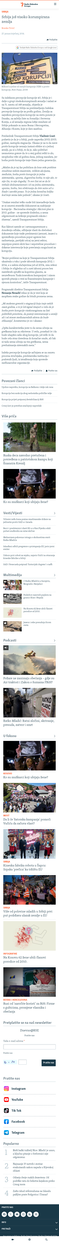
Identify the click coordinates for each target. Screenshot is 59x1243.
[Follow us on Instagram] (23, 1214)
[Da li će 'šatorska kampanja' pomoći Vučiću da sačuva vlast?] (29, 797)
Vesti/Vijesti (12, 513)
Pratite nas (48, 1063)
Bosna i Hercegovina (15, 1000)
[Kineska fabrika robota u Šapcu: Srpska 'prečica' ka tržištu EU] (29, 844)
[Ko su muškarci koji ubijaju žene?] (29, 484)
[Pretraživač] (46, 1239)
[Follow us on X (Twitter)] (10, 1214)
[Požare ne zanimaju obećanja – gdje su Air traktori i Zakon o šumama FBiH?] (29, 660)
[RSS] (29, 1214)
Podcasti (9, 640)
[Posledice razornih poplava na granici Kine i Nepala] (12, 599)
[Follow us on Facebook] (4, 1214)
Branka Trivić (8, 28)
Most (6, 816)
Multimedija (12, 575)
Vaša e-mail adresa (14, 1041)
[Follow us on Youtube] (17, 1214)
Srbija (5, 12)
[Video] (13, 1239)
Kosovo (7, 773)
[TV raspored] (36, 1214)
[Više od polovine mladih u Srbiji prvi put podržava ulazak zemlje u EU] (29, 890)
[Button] (52, 40)
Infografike (10, 954)
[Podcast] (29, 1239)
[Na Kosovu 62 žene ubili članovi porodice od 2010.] (12, 612)
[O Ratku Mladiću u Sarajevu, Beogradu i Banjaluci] (12, 585)
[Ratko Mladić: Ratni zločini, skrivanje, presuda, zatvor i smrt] (29, 702)
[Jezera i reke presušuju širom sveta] (12, 626)
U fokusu (9, 736)
